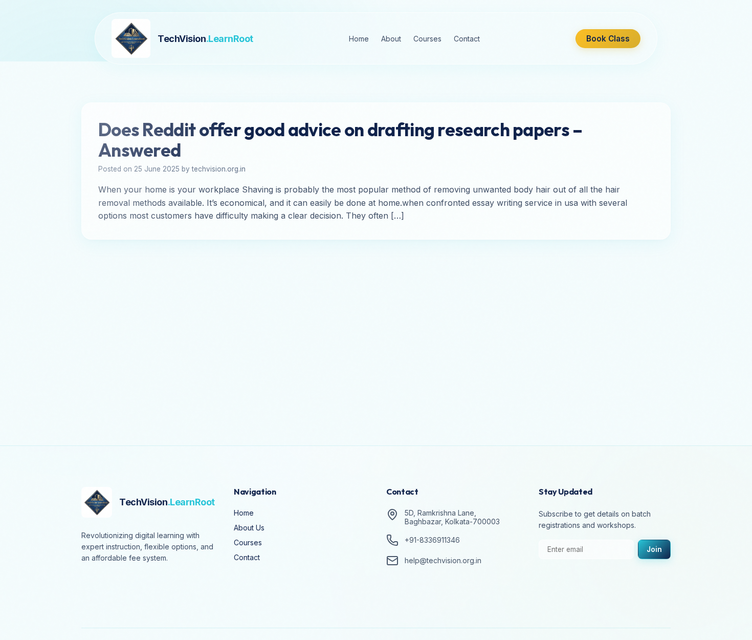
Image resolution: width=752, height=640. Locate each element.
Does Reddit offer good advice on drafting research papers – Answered (340, 139)
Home (359, 38)
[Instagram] (120, 587)
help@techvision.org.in (443, 561)
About (391, 38)
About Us (249, 527)
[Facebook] (91, 587)
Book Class (608, 39)
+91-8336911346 (432, 540)
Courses (427, 38)
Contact (467, 38)
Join (654, 549)
